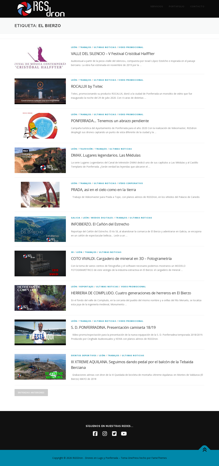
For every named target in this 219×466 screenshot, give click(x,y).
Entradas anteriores (31, 392)
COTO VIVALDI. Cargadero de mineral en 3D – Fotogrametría (121, 258)
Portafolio (176, 6)
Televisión (86, 149)
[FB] (95, 433)
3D (72, 252)
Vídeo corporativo (131, 183)
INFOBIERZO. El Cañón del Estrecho (100, 223)
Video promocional (131, 47)
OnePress (133, 457)
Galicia (75, 217)
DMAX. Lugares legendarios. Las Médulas (105, 155)
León (74, 47)
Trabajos (85, 47)
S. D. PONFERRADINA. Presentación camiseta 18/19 (113, 327)
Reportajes (86, 286)
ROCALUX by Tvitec (87, 86)
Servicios (156, 6)
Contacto (197, 6)
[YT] (123, 433)
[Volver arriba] (204, 450)
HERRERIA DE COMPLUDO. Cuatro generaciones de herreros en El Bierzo (131, 292)
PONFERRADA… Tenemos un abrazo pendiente (110, 120)
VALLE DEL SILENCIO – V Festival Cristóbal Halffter (112, 53)
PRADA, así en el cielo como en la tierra (103, 189)
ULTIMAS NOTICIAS (105, 47)
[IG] (104, 433)
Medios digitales (102, 217)
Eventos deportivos (84, 355)
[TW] (114, 433)
